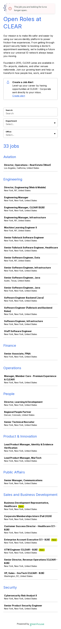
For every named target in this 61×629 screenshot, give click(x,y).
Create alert (18, 95)
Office (8, 131)
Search (9, 110)
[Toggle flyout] (54, 123)
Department (11, 121)
